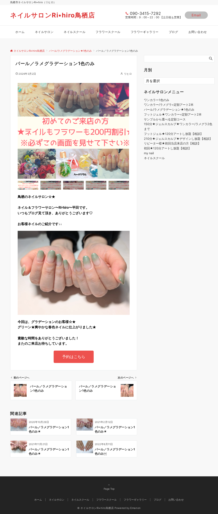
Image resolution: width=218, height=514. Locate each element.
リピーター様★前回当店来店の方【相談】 (172, 143)
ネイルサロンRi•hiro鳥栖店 (52, 15)
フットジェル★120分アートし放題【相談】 (173, 134)
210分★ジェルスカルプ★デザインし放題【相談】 (178, 138)
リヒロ (128, 73)
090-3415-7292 (145, 13)
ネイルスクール (154, 158)
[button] (22, 130)
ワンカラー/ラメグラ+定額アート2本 (169, 104)
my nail (149, 153)
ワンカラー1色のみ (156, 100)
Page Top (109, 488)
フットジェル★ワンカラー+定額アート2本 (173, 114)
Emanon (135, 508)
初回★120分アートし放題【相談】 (167, 148)
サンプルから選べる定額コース (165, 119)
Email (196, 15)
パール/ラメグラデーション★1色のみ (169, 109)
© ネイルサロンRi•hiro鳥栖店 (95, 508)
